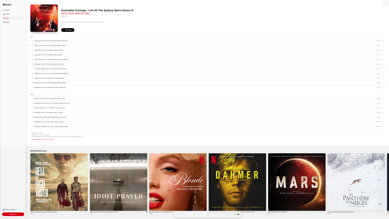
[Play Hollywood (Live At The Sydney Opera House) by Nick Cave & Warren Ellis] (32, 122)
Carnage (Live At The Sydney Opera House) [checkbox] (48, 55)
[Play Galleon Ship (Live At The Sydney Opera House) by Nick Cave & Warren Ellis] (32, 108)
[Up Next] (235, 214)
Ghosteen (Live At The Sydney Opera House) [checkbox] (48, 64)
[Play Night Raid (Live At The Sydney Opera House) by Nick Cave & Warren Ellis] (32, 50)
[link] (39, 151)
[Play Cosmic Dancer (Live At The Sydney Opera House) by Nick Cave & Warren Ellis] (32, 83)
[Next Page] (387, 182)
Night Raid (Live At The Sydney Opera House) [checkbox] (48, 50)
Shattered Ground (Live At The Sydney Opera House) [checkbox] (51, 103)
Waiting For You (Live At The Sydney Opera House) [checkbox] (50, 73)
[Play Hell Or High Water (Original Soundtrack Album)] (32, 208)
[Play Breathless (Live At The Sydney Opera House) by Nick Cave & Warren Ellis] (32, 87)
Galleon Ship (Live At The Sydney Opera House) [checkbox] (49, 108)
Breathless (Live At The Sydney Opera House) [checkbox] (49, 87)
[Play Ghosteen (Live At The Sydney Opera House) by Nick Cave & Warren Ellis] (32, 64)
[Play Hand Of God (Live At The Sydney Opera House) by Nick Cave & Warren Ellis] (32, 98)
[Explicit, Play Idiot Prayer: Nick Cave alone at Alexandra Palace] (92, 208)
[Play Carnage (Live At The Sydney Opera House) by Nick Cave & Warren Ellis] (32, 55)
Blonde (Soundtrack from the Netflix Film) (162, 154)
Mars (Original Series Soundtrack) (278, 154)
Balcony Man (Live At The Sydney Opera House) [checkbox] (49, 117)
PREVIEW (377, 40)
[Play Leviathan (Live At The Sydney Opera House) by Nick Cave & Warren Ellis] (32, 112)
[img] (7, 4)
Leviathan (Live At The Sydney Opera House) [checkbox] (48, 112)
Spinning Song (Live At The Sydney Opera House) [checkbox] (50, 41)
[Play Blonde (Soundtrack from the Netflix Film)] (151, 208)
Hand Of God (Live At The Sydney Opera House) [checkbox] (49, 98)
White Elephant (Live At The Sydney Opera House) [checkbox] (50, 59)
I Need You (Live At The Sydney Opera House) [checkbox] (49, 78)
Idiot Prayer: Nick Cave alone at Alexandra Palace (105, 154)
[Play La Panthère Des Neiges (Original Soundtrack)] (330, 208)
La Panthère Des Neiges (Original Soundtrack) (342, 154)
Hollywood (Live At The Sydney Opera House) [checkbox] (49, 122)
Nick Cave (67, 13)
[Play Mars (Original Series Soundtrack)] (270, 208)
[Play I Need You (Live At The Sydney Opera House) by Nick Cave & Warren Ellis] (32, 78)
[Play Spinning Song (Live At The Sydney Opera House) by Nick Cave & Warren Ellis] (32, 41)
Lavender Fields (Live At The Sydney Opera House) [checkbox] (50, 69)
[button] (13, 10)
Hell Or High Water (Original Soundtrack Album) (45, 154)
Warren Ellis (82, 13)
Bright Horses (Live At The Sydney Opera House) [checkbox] (50, 45)
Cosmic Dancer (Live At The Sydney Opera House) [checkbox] (50, 83)
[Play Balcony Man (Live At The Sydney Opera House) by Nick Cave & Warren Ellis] (32, 117)
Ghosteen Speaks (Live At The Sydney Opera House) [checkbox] (51, 126)
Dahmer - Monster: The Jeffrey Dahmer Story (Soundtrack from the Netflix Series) (235, 154)
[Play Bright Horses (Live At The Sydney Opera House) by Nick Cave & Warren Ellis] (32, 45)
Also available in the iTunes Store (42, 139)
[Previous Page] (28, 182)
